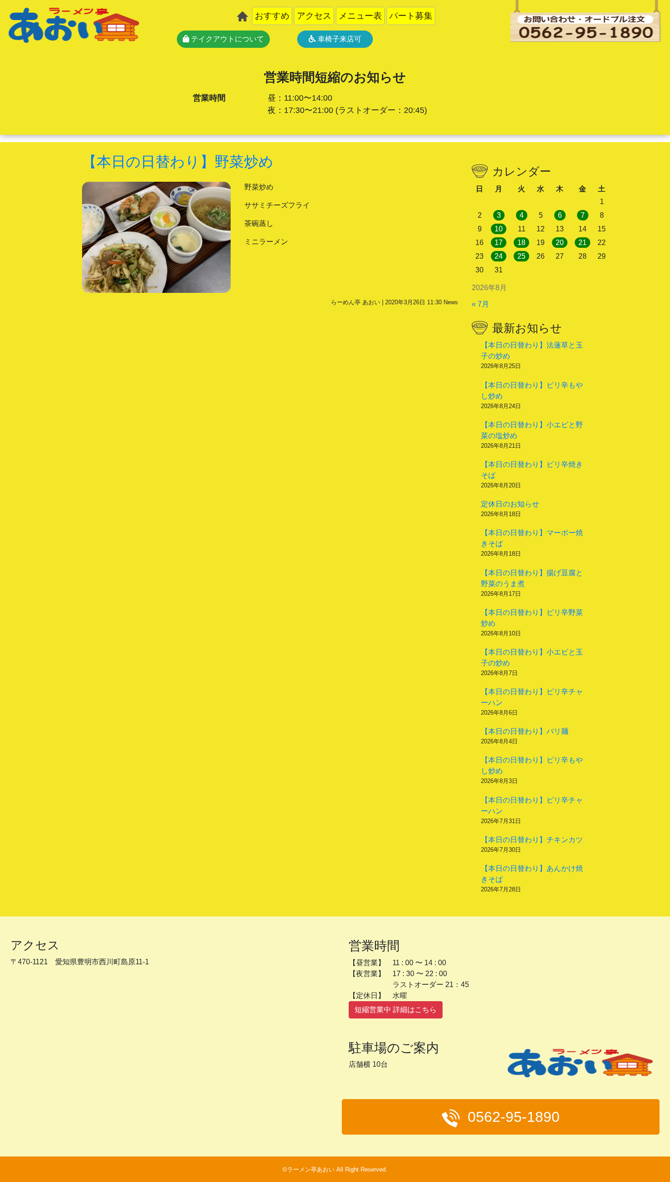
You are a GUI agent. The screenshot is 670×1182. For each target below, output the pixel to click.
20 (560, 242)
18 (521, 242)
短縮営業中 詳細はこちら (396, 1009)
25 (521, 256)
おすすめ (272, 15)
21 (582, 242)
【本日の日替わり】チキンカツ (532, 840)
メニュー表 (360, 15)
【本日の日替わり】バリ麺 (524, 731)
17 (499, 242)
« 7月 (480, 304)
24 (499, 256)
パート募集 (411, 15)
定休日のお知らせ (510, 504)
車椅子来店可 (338, 39)
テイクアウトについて (226, 39)
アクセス (314, 15)
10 (499, 229)
